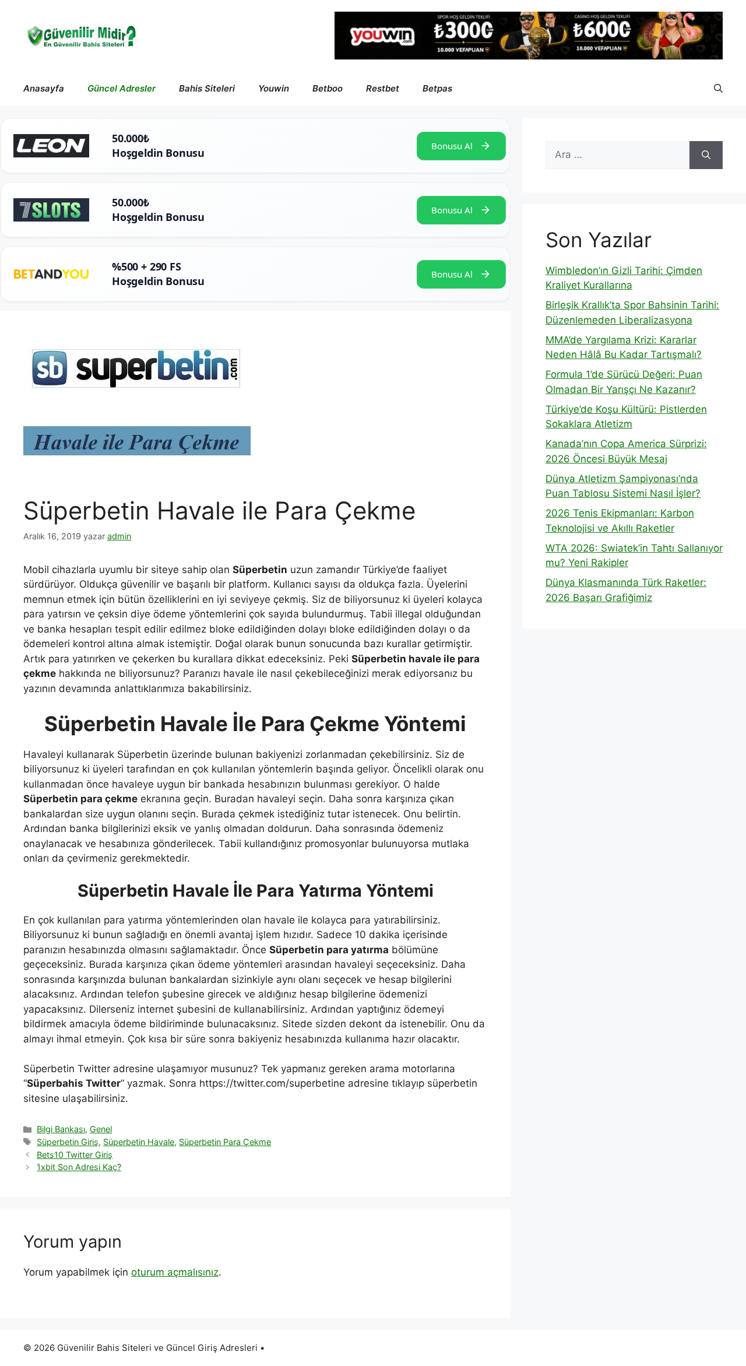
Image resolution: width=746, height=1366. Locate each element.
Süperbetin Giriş (67, 1142)
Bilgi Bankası (61, 1129)
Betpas (437, 88)
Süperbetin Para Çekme (225, 1142)
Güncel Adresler (121, 88)
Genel (101, 1129)
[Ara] (706, 155)
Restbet (382, 88)
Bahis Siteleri (207, 88)
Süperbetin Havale (138, 1142)
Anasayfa (43, 88)
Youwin (273, 88)
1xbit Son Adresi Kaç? (79, 1167)
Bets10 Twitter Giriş (74, 1155)
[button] (718, 88)
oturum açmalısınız (175, 1272)
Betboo (327, 88)
